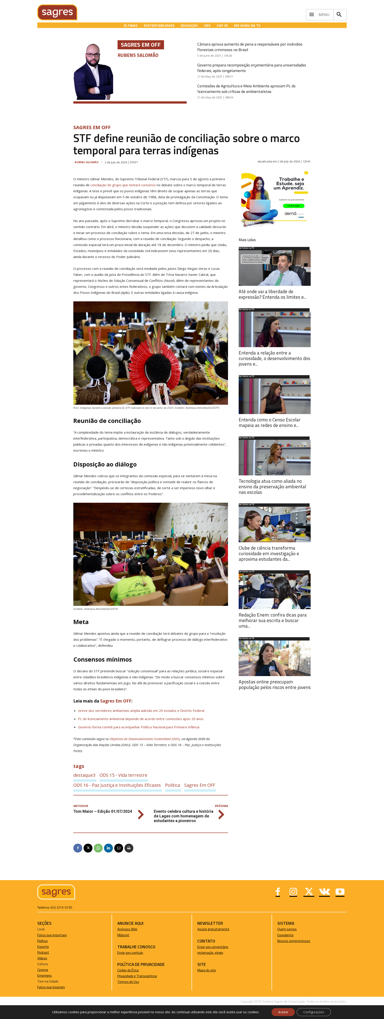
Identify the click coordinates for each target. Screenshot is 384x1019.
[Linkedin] (108, 848)
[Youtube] (340, 892)
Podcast (43, 952)
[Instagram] (293, 892)
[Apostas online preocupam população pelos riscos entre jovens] (275, 658)
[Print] (128, 848)
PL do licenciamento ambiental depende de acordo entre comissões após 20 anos (141, 719)
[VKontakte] (324, 892)
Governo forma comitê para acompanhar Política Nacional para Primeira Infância (138, 727)
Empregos (44, 975)
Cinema (42, 969)
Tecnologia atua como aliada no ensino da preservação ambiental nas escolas (272, 486)
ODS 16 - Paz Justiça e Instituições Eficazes (117, 785)
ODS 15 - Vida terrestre (123, 775)
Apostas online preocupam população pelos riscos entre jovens (275, 684)
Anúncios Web (127, 929)
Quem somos (287, 929)
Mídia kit (123, 935)
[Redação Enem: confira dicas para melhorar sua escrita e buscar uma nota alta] (275, 591)
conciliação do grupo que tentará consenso (123, 185)
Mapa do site (206, 970)
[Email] (118, 848)
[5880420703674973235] (274, 226)
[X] (88, 848)
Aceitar (283, 1012)
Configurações (313, 1012)
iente (290, 935)
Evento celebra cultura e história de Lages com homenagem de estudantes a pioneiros (183, 816)
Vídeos (42, 958)
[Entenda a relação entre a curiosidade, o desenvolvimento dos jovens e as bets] (275, 329)
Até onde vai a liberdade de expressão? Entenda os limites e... (272, 294)
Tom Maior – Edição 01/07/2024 (102, 811)
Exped (281, 935)
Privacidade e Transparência (137, 976)
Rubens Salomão (86, 162)
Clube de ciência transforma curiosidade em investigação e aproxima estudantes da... (269, 553)
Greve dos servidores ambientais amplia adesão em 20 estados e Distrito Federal (141, 710)
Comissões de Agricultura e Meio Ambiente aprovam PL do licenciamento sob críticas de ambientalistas (246, 88)
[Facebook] (77, 848)
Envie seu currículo (130, 952)
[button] (339, 14)
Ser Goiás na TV (246, 248)
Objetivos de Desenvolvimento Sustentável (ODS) (145, 739)
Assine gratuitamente (213, 929)
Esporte (43, 946)
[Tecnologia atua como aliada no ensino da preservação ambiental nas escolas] (275, 457)
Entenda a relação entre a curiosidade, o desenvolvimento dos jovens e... (274, 358)
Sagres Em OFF (92, 127)
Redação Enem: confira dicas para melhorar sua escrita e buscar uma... (273, 620)
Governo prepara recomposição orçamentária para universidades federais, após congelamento (251, 68)
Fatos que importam (52, 935)
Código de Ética (128, 970)
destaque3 (84, 775)
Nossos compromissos (293, 940)
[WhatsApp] (98, 848)
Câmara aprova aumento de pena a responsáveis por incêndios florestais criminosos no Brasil (249, 47)
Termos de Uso (128, 981)
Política (172, 785)
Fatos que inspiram (51, 987)
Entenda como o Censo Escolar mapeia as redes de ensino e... (269, 422)
